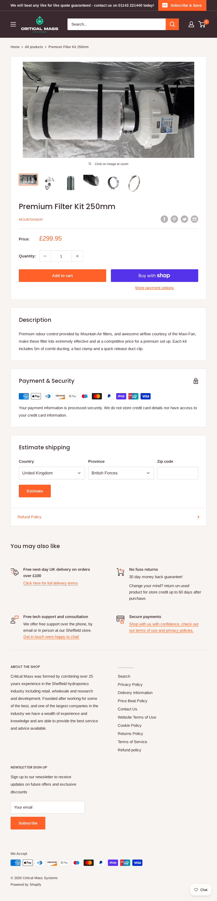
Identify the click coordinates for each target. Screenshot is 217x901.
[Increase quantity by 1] (77, 256)
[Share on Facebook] (164, 219)
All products (34, 47)
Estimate (35, 491)
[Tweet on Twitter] (184, 219)
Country (26, 461)
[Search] (172, 24)
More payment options (154, 287)
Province (96, 461)
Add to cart (62, 275)
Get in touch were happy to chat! (51, 636)
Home (15, 47)
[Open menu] (13, 24)
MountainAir (31, 219)
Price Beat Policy (132, 701)
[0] (202, 24)
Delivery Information (135, 692)
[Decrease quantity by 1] (45, 256)
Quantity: (27, 256)
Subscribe (28, 823)
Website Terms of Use (137, 717)
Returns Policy (130, 733)
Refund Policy (29, 517)
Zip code (165, 461)
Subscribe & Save (186, 5)
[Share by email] (194, 219)
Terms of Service (132, 741)
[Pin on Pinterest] (174, 219)
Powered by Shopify (26, 884)
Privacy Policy (130, 684)
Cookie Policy (130, 725)
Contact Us (127, 709)
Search (124, 676)
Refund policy (129, 750)
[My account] (191, 24)
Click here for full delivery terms (50, 583)
